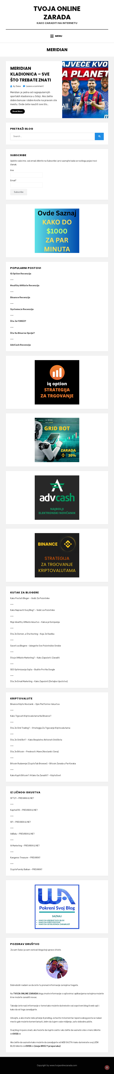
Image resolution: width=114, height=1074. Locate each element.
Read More (17, 111)
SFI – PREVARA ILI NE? (20, 822)
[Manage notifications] (107, 1067)
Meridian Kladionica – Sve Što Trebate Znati (30, 74)
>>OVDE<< (15, 1034)
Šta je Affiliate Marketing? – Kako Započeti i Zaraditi (35, 658)
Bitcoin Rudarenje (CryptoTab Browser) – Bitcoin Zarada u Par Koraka (43, 763)
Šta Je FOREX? (18, 321)
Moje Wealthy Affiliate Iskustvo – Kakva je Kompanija (35, 622)
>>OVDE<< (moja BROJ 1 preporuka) (42, 1046)
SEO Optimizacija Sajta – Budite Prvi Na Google (32, 669)
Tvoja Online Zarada (57, 13)
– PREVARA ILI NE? (25, 798)
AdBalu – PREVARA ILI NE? (22, 834)
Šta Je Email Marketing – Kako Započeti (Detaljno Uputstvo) (39, 681)
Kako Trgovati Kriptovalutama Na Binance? (30, 716)
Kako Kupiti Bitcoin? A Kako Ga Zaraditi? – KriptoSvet (35, 775)
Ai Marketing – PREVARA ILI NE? (25, 845)
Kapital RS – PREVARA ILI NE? (24, 810)
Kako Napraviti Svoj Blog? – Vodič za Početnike (32, 610)
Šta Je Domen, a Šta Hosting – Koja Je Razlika (32, 634)
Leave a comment (35, 86)
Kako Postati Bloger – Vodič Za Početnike (30, 598)
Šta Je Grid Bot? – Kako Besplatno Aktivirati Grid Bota (36, 740)
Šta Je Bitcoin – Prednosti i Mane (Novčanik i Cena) (34, 751)
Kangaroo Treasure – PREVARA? (25, 857)
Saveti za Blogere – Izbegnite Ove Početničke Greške (35, 646)
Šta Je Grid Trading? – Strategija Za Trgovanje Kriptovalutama (40, 728)
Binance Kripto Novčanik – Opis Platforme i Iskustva (35, 704)
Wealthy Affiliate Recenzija (24, 285)
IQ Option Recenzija (20, 273)
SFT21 (13, 798)
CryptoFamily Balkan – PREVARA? (26, 869)
